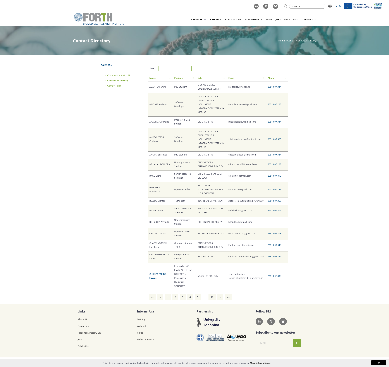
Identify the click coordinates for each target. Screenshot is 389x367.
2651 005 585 (274, 139)
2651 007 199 (274, 164)
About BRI (83, 319)
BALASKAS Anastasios (154, 189)
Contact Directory (117, 80)
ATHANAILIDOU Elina (159, 164)
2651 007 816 (274, 175)
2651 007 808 (274, 276)
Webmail (141, 326)
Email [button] (231, 78)
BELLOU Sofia (156, 210)
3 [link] (182, 297)
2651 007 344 (274, 86)
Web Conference (145, 339)
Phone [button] (271, 78)
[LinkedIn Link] (256, 6)
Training (141, 319)
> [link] (220, 297)
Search (153, 68)
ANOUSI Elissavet (158, 154)
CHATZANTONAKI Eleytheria (158, 245)
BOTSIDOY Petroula (159, 221)
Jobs (80, 339)
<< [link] (152, 297)
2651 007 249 (274, 189)
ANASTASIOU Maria (159, 121)
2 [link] (175, 297)
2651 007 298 (274, 104)
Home (281, 40)
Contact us (83, 326)
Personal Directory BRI (89, 332)
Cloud (140, 332)
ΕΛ (340, 6)
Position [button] (178, 78)
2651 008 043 (274, 245)
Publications (84, 346)
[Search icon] (285, 6)
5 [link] (197, 297)
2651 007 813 (274, 233)
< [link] (160, 297)
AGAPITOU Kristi (157, 86)
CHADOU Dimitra (158, 233)
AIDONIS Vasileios (158, 104)
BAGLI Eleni (155, 175)
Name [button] (152, 78)
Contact (106, 64)
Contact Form (114, 85)
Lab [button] (200, 78)
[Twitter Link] (265, 6)
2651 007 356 (274, 200)
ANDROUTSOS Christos (156, 139)
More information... (260, 363)
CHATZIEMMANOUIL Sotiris (159, 256)
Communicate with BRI (119, 75)
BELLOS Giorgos (157, 200)
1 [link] (168, 297)
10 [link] (212, 297)
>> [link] (228, 297)
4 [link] (190, 297)
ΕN (335, 6)
